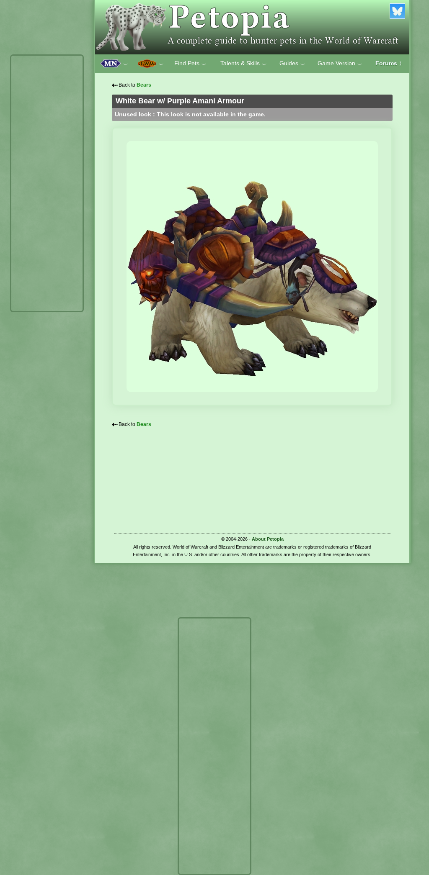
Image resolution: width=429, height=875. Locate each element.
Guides (292, 63)
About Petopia (268, 538)
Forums (389, 63)
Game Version (340, 63)
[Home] (252, 27)
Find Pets (190, 63)
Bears (144, 85)
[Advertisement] (46, 183)
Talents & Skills (243, 63)
